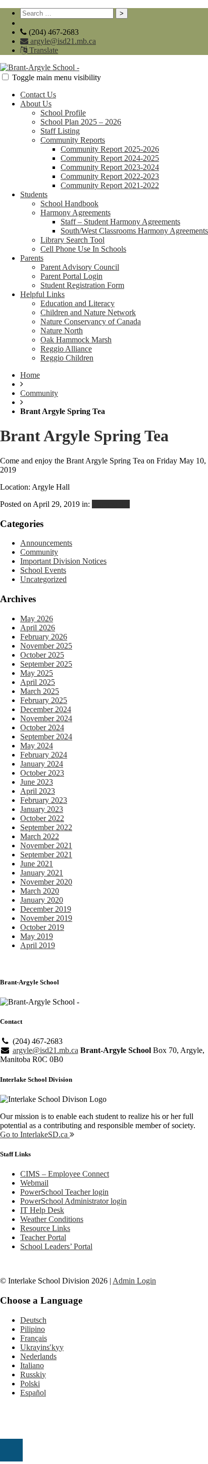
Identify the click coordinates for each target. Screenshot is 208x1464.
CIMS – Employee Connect (64, 1173)
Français (33, 1338)
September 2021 (46, 854)
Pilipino (32, 1329)
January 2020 (41, 900)
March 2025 (39, 691)
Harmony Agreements (75, 212)
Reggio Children (66, 358)
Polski (30, 1383)
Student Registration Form (82, 285)
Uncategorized (43, 579)
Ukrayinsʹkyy (42, 1347)
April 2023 (37, 791)
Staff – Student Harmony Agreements (120, 221)
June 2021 (36, 863)
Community (39, 393)
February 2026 (43, 636)
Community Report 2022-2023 (110, 176)
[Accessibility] (11, 1450)
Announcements (46, 543)
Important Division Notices (63, 561)
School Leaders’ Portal (56, 1246)
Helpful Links (42, 294)
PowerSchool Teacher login (64, 1192)
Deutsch (33, 1320)
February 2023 (43, 800)
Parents (31, 258)
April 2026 (37, 627)
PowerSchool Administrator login (73, 1201)
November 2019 (46, 918)
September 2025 (46, 664)
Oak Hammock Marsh (76, 339)
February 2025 (43, 700)
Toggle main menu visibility (56, 77)
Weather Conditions (51, 1219)
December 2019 (45, 909)
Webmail (34, 1183)
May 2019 (36, 936)
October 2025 (42, 655)
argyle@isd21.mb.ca (62, 41)
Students (33, 194)
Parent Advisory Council (79, 267)
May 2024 (36, 745)
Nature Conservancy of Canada (90, 321)
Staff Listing (60, 131)
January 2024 (41, 763)
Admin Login (134, 1280)
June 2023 (36, 782)
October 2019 (42, 927)
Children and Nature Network (88, 312)
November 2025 (46, 645)
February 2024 (43, 754)
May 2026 (36, 618)
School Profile (63, 112)
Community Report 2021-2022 (110, 185)
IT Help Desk (42, 1210)
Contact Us (38, 94)
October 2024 (42, 727)
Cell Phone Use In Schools (83, 249)
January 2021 (41, 872)
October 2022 (42, 818)
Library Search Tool (72, 240)
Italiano (32, 1365)
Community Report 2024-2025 (110, 158)
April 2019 (37, 945)
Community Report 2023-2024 (110, 167)
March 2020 (39, 891)
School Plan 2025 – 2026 (80, 122)
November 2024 (46, 718)
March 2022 (39, 836)
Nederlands (38, 1356)
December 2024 (45, 709)
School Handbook (69, 203)
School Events (43, 570)
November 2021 (46, 845)
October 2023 (42, 773)
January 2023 (41, 809)
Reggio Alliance (66, 348)
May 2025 (36, 673)
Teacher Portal (43, 1237)
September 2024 (46, 736)
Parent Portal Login (71, 276)
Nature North (61, 330)
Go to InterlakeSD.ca (35, 1134)
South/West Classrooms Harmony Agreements (134, 230)
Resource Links (45, 1228)
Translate (42, 50)
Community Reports (72, 140)
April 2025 (37, 682)
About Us (35, 103)
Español (33, 1392)
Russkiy (33, 1374)
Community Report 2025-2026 (110, 149)
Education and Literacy (77, 303)
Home (30, 375)
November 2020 (46, 881)
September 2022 (46, 827)
